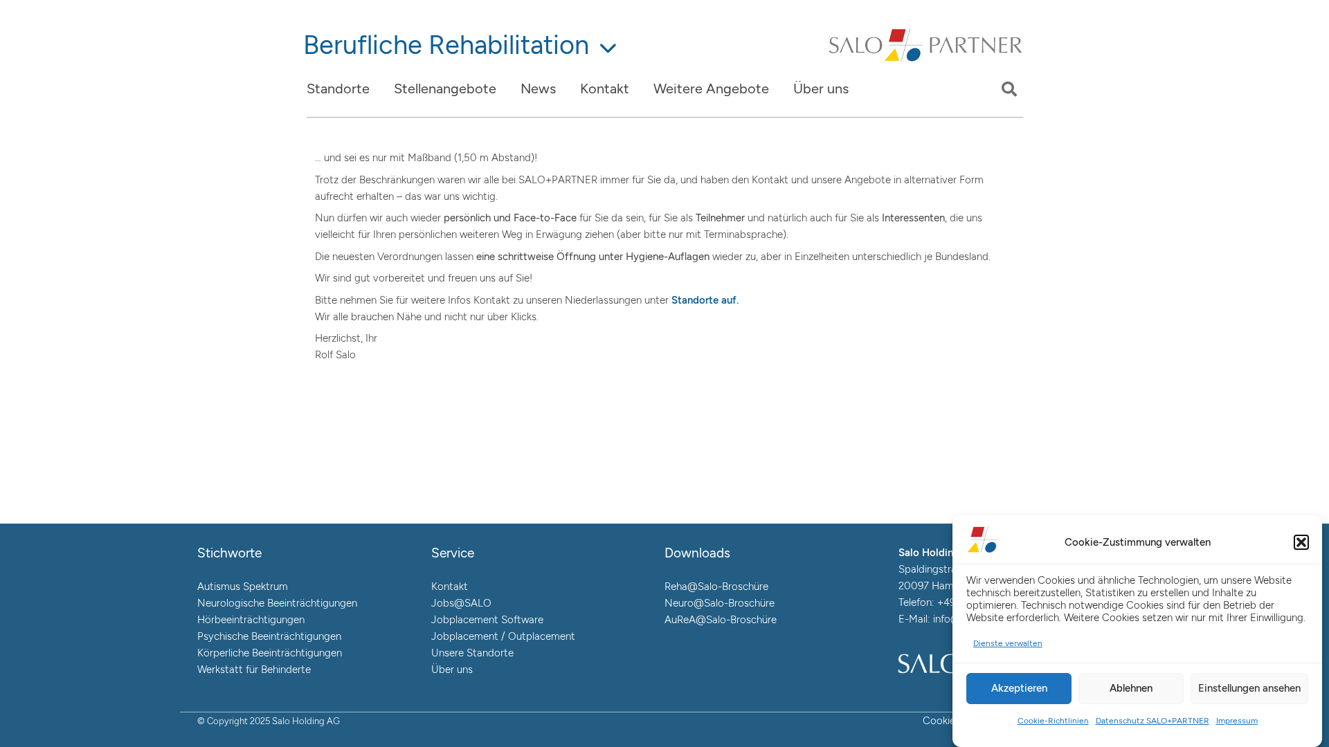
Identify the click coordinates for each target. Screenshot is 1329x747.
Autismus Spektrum (242, 586)
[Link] (926, 61)
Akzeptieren (1019, 688)
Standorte (694, 300)
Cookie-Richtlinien (1053, 721)
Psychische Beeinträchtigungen (269, 636)
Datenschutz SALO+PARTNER (1152, 721)
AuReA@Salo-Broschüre (720, 620)
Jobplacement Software (487, 620)
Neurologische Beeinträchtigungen (277, 603)
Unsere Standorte (472, 653)
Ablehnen (1131, 688)
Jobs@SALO (461, 603)
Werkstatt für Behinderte (254, 669)
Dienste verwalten (1007, 643)
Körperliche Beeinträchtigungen (269, 653)
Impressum (1237, 721)
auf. (728, 300)
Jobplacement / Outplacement (503, 636)
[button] (1301, 542)
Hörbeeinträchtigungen (251, 620)
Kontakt (449, 586)
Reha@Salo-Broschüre (716, 586)
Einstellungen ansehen (1249, 688)
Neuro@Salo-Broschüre (719, 603)
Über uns (452, 669)
